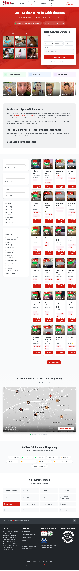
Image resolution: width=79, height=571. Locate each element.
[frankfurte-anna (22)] (50, 396)
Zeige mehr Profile (54, 362)
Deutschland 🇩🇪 (10, 520)
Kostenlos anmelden (65, 428)
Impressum (49, 561)
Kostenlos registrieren (60, 57)
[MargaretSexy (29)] (28, 403)
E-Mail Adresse (47, 47)
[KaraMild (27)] (61, 417)
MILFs (22, 3)
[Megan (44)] (58, 401)
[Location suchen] (60, 3)
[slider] (5, 165)
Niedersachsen (18, 520)
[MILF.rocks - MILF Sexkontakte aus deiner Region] (9, 3)
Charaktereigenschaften (28, 534)
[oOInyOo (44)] (47, 407)
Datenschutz (41, 561)
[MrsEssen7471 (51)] (21, 410)
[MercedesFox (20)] (36, 414)
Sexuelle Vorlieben (27, 537)
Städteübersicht (26, 531)
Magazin (43, 3)
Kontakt (35, 561)
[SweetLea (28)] (17, 391)
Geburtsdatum (47, 40)
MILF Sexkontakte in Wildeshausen (23, 115)
